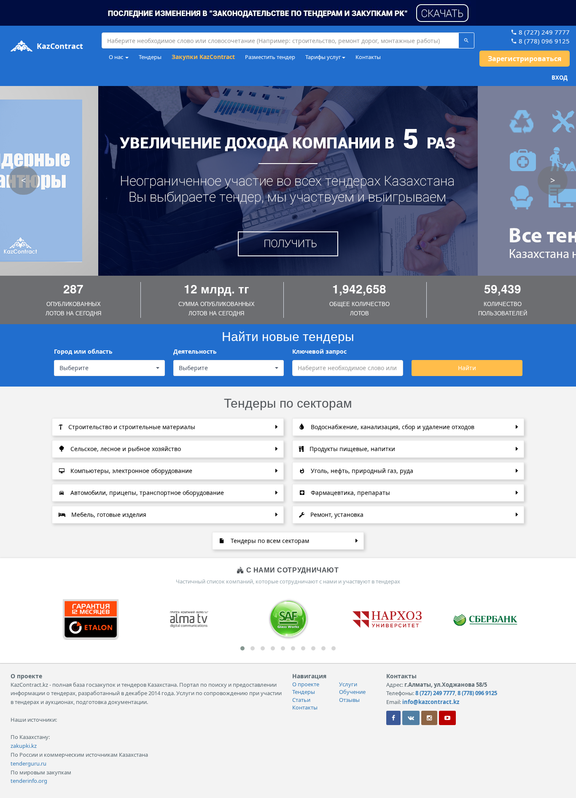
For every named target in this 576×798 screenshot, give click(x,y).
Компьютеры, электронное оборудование (130, 471)
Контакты (368, 57)
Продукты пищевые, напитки (351, 449)
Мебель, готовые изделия (108, 515)
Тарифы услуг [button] (323, 57)
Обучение (352, 692)
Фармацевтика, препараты (349, 493)
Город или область (83, 351)
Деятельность (195, 351)
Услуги (348, 684)
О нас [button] (116, 57)
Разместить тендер (270, 57)
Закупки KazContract (203, 57)
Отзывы (349, 700)
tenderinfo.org (29, 781)
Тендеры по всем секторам (269, 541)
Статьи (301, 700)
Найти (467, 368)
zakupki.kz (24, 746)
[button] (288, 12)
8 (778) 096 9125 (543, 41)
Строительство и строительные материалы (131, 427)
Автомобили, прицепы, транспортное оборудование (146, 493)
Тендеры (150, 57)
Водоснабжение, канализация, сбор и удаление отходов (391, 427)
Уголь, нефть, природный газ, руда (361, 471)
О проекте (305, 684)
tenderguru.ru (28, 763)
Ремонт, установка (336, 515)
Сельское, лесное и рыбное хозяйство (125, 449)
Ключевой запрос (319, 351)
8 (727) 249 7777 (543, 32)
